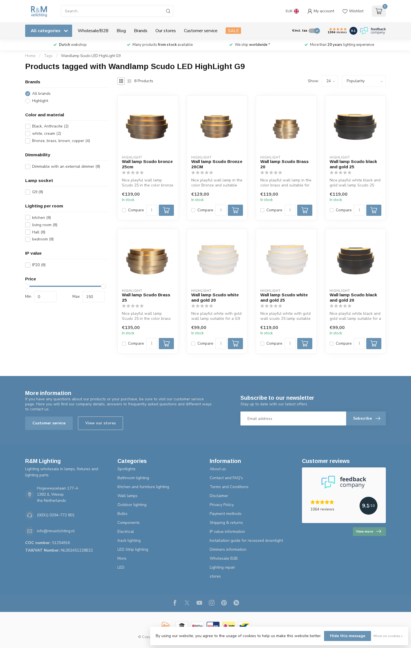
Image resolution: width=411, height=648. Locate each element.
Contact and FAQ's (226, 478)
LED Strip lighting (132, 549)
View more (364, 531)
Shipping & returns (226, 522)
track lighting (129, 540)
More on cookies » (388, 635)
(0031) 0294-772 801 (56, 515)
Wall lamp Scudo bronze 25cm (147, 164)
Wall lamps (127, 495)
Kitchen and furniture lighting (143, 486)
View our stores (100, 423)
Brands (140, 31)
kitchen (41, 218)
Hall (38, 232)
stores (215, 576)
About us (218, 469)
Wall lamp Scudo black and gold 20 (353, 297)
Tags (48, 55)
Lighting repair (222, 567)
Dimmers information (228, 549)
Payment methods (226, 513)
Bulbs (122, 513)
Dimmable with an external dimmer (66, 166)
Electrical (125, 531)
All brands (41, 93)
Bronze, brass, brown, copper (61, 141)
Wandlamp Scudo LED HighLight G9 (91, 55)
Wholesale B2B (224, 558)
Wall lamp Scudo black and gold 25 (353, 164)
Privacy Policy (222, 504)
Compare (136, 210)
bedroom (43, 239)
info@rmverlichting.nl (56, 531)
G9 (37, 192)
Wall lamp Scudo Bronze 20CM (216, 164)
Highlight (40, 101)
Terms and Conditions (229, 486)
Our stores (165, 31)
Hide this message (347, 635)
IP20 (39, 265)
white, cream (46, 133)
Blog (121, 31)
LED (120, 567)
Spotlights (126, 469)
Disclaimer (219, 495)
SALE (233, 31)
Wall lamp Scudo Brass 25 (146, 297)
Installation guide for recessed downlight (246, 540)
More (121, 558)
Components (128, 522)
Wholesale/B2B (93, 31)
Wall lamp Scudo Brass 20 (284, 164)
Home (30, 55)
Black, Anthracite (50, 126)
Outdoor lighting (132, 504)
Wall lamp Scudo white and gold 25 (284, 297)
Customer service (201, 31)
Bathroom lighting (133, 478)
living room (44, 225)
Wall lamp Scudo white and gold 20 (215, 297)
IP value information (227, 531)
